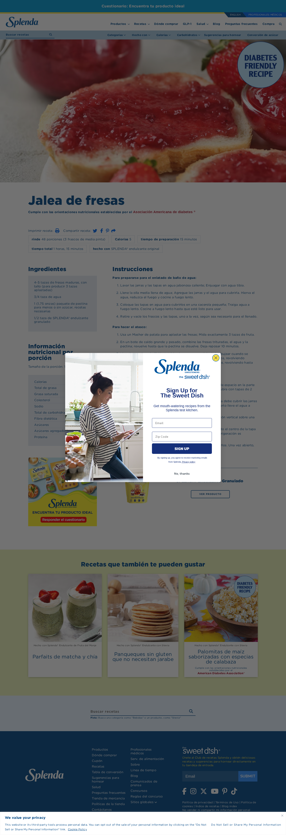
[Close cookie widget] (282, 816)
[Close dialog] (215, 357)
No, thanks (182, 473)
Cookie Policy (77, 829)
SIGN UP (182, 449)
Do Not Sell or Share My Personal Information (246, 824)
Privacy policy (188, 462)
